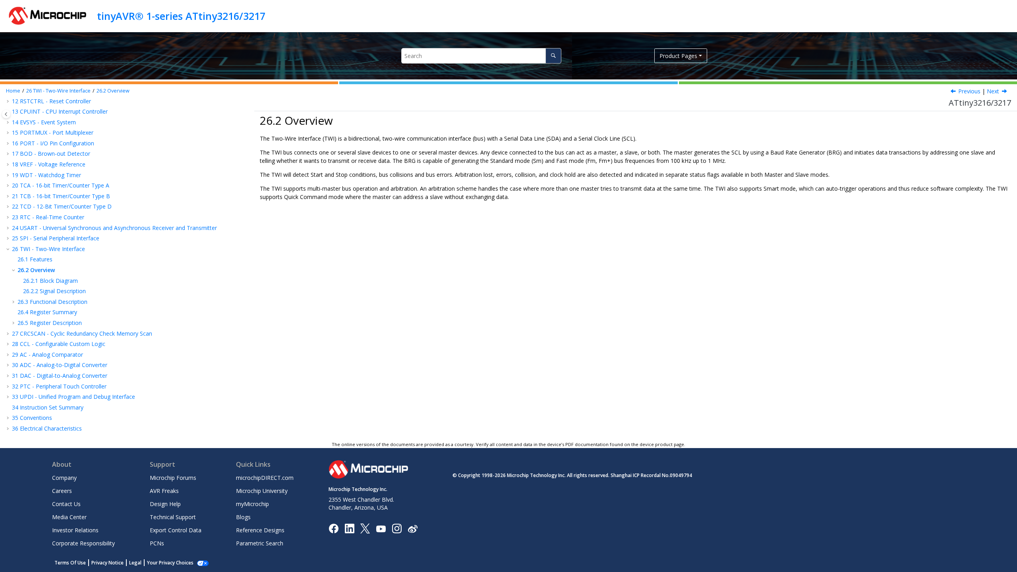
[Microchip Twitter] (365, 528)
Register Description (49, 323)
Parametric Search (259, 543)
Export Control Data (175, 530)
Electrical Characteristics (47, 428)
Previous (969, 91)
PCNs (157, 543)
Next (993, 91)
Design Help (165, 504)
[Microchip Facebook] (333, 528)
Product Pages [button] (678, 56)
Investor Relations (75, 530)
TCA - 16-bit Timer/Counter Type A (60, 185)
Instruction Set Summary (47, 407)
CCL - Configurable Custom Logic (58, 344)
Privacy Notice (107, 562)
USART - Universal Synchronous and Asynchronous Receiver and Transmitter (114, 228)
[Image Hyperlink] (381, 528)
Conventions (32, 417)
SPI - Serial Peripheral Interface (55, 238)
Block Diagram (50, 280)
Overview (113, 90)
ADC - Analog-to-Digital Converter (59, 365)
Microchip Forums (173, 477)
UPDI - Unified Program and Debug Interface (73, 396)
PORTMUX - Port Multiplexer (52, 132)
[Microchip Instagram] (397, 528)
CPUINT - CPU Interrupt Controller (60, 111)
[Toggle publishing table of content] (6, 114)
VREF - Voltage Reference (48, 164)
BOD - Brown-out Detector (51, 153)
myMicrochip (252, 504)
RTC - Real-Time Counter (48, 217)
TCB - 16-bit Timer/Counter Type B (61, 196)
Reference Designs (260, 530)
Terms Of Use (70, 562)
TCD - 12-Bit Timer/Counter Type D (62, 206)
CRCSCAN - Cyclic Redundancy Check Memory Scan (82, 333)
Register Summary (47, 312)
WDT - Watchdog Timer (46, 175)
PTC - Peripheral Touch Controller (59, 386)
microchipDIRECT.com (265, 477)
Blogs (243, 517)
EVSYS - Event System (44, 122)
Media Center (69, 517)
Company (64, 477)
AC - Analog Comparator (47, 354)
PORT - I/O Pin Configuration (53, 143)
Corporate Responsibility (83, 543)
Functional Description (52, 301)
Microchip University (262, 491)
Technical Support (173, 517)
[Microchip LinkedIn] (349, 528)
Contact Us (66, 504)
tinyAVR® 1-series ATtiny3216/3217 (181, 16)
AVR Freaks (164, 491)
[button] (9, 122)
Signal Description (54, 291)
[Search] (553, 56)
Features (34, 259)
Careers (62, 491)
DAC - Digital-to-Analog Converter (59, 375)
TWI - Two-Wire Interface (58, 90)
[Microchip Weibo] (413, 528)
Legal (135, 562)
